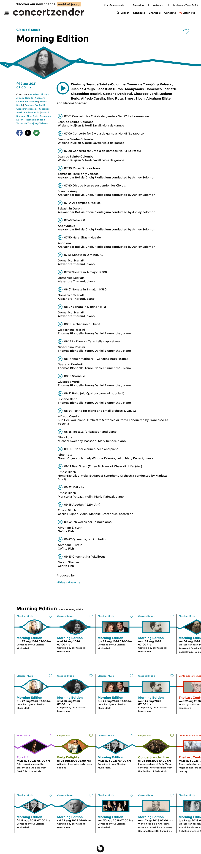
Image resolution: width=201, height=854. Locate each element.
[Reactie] (36, 133)
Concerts (170, 12)
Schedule (139, 12)
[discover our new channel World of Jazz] (69, 4)
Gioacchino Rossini (26, 108)
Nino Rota (32, 116)
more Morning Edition (71, 609)
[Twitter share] (28, 133)
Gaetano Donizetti (34, 105)
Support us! (138, 5)
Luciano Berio (31, 112)
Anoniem (40, 98)
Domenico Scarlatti (27, 101)
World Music (23, 735)
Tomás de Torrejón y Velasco (32, 123)
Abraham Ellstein (39, 94)
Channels (154, 12)
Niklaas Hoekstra (69, 582)
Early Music (63, 735)
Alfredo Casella (24, 98)
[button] (63, 88)
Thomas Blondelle (35, 119)
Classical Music (28, 30)
